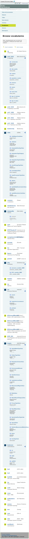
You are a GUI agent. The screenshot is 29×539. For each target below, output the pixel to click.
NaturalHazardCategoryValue (14, 397)
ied (8, 289)
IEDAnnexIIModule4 (12, 329)
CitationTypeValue (14, 355)
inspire (9, 343)
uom (8, 513)
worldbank (10, 524)
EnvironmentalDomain (14, 368)
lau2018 (9, 477)
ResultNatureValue (14, 408)
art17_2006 (10, 112)
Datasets (4, 14)
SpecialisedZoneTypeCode (14, 417)
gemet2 (9, 258)
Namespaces (5, 30)
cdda (8, 132)
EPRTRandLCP (11, 230)
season (13, 87)
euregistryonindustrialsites (12, 237)
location (13, 73)
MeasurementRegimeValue (14, 385)
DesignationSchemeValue (14, 361)
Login (17, 3)
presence (14, 82)
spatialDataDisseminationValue (14, 186)
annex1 (13, 294)
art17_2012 (10, 118)
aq (8, 51)
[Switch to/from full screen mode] (20, 3)
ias (8, 284)
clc (12, 450)
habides (9, 278)
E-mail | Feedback (6, 534)
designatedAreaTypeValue (14, 148)
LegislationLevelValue (14, 380)
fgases (9, 253)
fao (8, 248)
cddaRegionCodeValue (14, 136)
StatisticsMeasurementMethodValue (14, 427)
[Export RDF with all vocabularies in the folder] (25, 58)
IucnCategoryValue (14, 170)
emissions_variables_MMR (14, 268)
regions (13, 180)
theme (13, 433)
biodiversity (10, 128)
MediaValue (14, 393)
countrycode (14, 61)
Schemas (4, 22)
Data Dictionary (13, 9)
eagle (13, 455)
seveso (9, 504)
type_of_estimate (14, 96)
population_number (14, 78)
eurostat (9, 242)
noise (9, 493)
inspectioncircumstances (14, 301)
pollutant (14, 308)
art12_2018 (10, 107)
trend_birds (14, 91)
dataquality (10, 211)
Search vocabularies (9, 47)
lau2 (8, 473)
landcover (10, 445)
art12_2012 (10, 56)
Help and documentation (7, 12)
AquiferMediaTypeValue (14, 348)
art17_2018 (10, 123)
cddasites (14, 141)
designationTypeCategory (14, 153)
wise (8, 519)
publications (11, 498)
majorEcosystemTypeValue (14, 175)
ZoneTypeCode (14, 438)
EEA (8, 1)
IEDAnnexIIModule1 (12, 315)
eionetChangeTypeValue (14, 165)
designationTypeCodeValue (14, 159)
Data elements (5, 20)
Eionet (8, 9)
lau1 (8, 469)
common (10, 200)
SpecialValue (14, 422)
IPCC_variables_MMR (14, 272)
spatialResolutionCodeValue (14, 193)
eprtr (8, 224)
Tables (3, 17)
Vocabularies (5, 25)
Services (4, 28)
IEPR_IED (10, 336)
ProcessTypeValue (14, 403)
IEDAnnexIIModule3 (12, 321)
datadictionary (11, 205)
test (8, 509)
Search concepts (20, 47)
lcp (8, 482)
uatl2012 (14, 461)
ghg (8, 262)
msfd (8, 487)
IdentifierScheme (14, 374)
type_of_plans (14, 100)
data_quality (14, 69)
